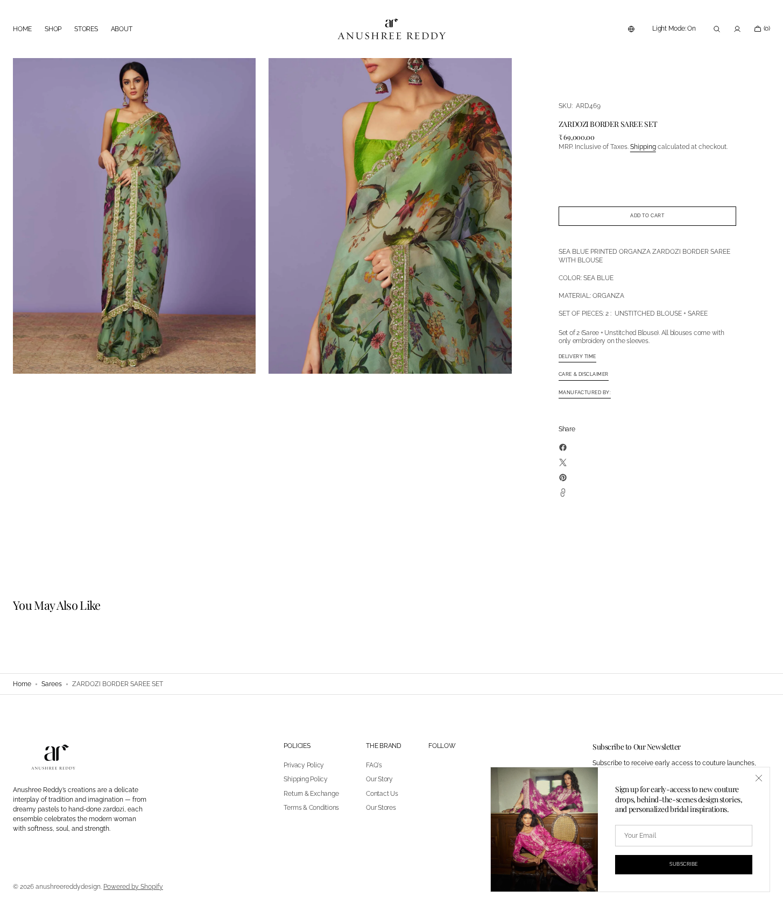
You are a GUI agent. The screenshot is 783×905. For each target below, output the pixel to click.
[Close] (758, 778)
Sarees (51, 684)
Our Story (379, 779)
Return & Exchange (311, 793)
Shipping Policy (305, 779)
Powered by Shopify (133, 886)
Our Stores (381, 807)
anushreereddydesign (68, 886)
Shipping (643, 147)
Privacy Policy (304, 765)
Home (22, 684)
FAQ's (374, 765)
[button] (631, 29)
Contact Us (382, 793)
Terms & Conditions (311, 807)
